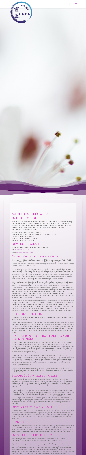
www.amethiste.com (22, 249)
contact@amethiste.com (24, 253)
